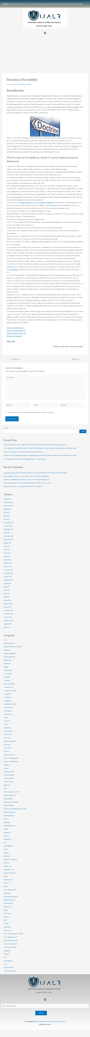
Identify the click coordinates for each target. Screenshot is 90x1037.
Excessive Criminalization (11, 761)
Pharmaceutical (8, 880)
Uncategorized (8, 961)
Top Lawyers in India (10, 947)
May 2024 (7, 519)
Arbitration (7, 650)
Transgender (7, 950)
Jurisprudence (8, 839)
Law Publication (8, 846)
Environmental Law (9, 755)
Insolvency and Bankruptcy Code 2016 (15, 809)
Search (6, 428)
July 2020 (6, 627)
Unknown (7, 479)
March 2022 (7, 560)
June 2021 (7, 590)
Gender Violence (9, 782)
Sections (6, 923)
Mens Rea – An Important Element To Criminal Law (27, 486)
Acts (5, 640)
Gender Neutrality (9, 778)
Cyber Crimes (8, 734)
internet (6, 819)
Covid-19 (6, 721)
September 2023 (8, 529)
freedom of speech (9, 772)
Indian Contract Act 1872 (11, 792)
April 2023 (7, 533)
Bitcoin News (8, 660)
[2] (42, 200)
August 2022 (7, 543)
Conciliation (7, 697)
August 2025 (7, 499)
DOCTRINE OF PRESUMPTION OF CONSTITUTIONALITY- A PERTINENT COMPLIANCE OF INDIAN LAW (40, 448)
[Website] (72, 405)
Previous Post (15, 359)
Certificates (7, 680)
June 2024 (7, 516)
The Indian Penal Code (10, 940)
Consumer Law (8, 707)
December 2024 (8, 502)
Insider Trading (8, 805)
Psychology (7, 893)
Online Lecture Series (10, 873)
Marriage (6, 853)
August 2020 (7, 624)
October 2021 (8, 577)
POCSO (6, 883)
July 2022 (6, 546)
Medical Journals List (10, 483)
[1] (47, 113)
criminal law (7, 728)
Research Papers (8, 903)
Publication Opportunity (11, 896)
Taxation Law (8, 930)
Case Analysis (8, 674)
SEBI (5, 920)
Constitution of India (10, 704)
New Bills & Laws (9, 869)
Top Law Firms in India (10, 944)
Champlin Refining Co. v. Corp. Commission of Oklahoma (36, 203)
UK (5, 957)
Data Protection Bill (9, 741)
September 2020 (8, 620)
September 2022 (8, 539)
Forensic (6, 768)
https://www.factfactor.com (17, 328)
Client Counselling (9, 684)
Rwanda (6, 917)
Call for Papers (8, 670)
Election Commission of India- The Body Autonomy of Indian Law (23, 452)
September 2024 (8, 506)
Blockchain (7, 663)
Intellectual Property (9, 812)
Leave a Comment (12, 84)
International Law (9, 815)
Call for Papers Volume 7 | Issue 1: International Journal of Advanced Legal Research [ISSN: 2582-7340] (42, 4)
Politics (6, 886)
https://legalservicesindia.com (17, 333)
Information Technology (11, 802)
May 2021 (7, 593)
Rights (6, 910)
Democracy (22, 84)
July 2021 (6, 587)
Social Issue (7, 927)
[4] (19, 244)
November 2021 (8, 573)
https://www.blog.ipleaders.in (17, 331)
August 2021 (7, 583)
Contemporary (8, 711)
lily (4, 476)
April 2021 (7, 597)
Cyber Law (7, 738)
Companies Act (8, 687)
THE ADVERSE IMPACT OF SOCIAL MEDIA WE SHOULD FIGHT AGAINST (42, 473)
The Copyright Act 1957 (11, 937)
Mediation (7, 856)
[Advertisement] (45, 51)
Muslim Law (7, 866)
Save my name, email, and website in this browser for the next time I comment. (31, 412)
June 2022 (7, 549)
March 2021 (7, 600)
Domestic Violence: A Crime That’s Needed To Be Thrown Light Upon (29, 476)
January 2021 (8, 607)
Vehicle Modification (10, 971)
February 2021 (8, 604)
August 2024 (7, 509)
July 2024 (6, 512)
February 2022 (8, 563)
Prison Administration (10, 890)
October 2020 (8, 617)
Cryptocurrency (8, 731)
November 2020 (8, 614)
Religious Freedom (9, 900)
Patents (6, 876)
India (5, 788)
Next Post (76, 359)
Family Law (7, 765)
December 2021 (8, 570)
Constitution (7, 701)
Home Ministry (13, 269)
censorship (7, 677)
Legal (5, 849)
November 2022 (8, 536)
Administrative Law (9, 643)
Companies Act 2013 (10, 690)
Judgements (7, 832)
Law (5, 842)
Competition (7, 694)
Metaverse (7, 863)
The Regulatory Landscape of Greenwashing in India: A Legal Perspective (25, 459)
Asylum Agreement (9, 657)
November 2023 (8, 522)
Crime (5, 724)
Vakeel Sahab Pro (9, 967)
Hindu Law (7, 785)
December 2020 (8, 610)
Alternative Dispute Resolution (13, 647)
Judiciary (6, 836)
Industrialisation (8, 799)
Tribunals (6, 954)
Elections (6, 751)
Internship (7, 822)
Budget (6, 667)
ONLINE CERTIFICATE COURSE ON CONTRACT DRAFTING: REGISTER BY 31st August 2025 (35, 445)
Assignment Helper (9, 473)
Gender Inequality (9, 775)
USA (5, 964)
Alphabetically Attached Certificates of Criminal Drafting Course (30, 479)
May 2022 (7, 553)
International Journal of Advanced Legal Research (50, 1021)
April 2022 (7, 556)
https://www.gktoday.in (15, 336)
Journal (6, 829)
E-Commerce (8, 748)
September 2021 (8, 580)
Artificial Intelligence (10, 653)
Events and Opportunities (11, 758)
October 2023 (8, 526)
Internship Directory (9, 826)
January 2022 (8, 566)
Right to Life (7, 907)
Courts (6, 717)
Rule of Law (7, 913)
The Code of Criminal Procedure (13, 934)
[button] (45, 33)
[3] (68, 208)
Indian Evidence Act (10, 795)
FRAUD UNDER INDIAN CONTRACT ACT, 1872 (34, 483)
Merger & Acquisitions (10, 859)
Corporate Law (8, 714)
